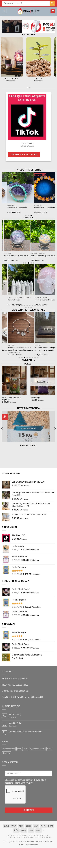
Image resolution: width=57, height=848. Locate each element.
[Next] (53, 60)
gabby (19, 749)
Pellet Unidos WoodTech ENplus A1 (11, 398)
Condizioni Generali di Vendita (36, 838)
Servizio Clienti (24, 836)
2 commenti (15, 717)
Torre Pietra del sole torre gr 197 (17, 256)
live (25, 749)
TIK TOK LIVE (27, 143)
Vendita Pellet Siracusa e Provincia (25, 732)
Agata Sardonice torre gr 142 (44, 256)
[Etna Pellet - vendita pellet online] (28, 11)
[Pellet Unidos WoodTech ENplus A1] (14, 380)
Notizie (11, 836)
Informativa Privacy (23, 783)
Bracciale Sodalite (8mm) (23, 208)
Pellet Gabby (28, 445)
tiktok (49, 749)
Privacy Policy (41, 836)
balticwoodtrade (9, 749)
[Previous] (3, 60)
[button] (4, 11)
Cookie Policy (13, 838)
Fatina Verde (18, 300)
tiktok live (6, 753)
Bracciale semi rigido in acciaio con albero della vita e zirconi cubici (25, 350)
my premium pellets (37, 749)
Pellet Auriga (35, 398)
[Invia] (52, 3)
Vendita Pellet (15, 723)
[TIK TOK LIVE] (27, 117)
